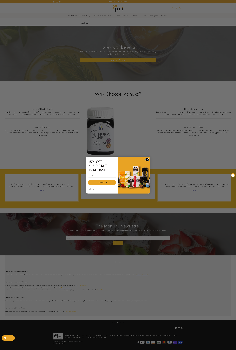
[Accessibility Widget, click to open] (233, 175)
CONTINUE (102, 183)
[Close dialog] (147, 159)
